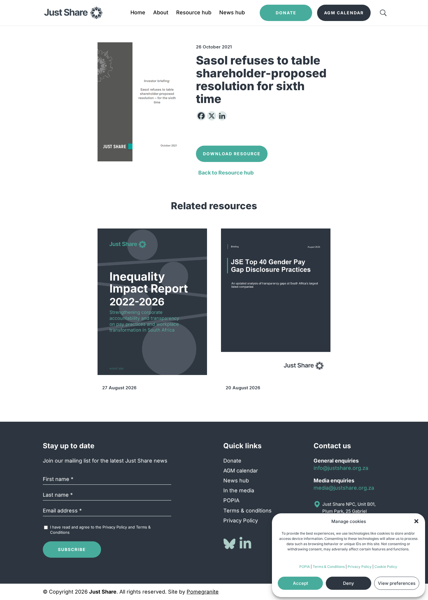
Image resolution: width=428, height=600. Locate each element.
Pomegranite (203, 592)
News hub (232, 13)
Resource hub (193, 13)
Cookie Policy (385, 566)
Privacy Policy (360, 566)
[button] (416, 521)
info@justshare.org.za (341, 468)
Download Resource (232, 153)
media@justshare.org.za (344, 488)
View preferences (396, 583)
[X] (211, 116)
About (160, 13)
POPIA (304, 566)
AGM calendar (240, 471)
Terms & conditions (247, 510)
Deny (348, 583)
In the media (238, 490)
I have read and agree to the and (100, 530)
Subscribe (72, 549)
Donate (232, 461)
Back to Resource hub (226, 173)
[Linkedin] (222, 116)
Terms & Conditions (329, 566)
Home (137, 13)
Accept (300, 583)
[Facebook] (201, 116)
